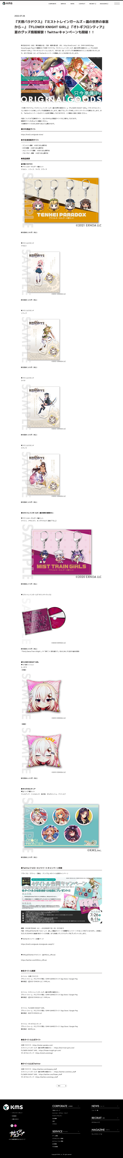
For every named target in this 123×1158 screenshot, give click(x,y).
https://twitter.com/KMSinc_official (34, 960)
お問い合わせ (15, 1119)
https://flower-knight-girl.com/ (50, 1050)
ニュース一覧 (95, 1110)
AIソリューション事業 (57, 1141)
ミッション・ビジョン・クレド (60, 1113)
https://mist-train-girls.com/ (64, 1048)
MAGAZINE (103, 4)
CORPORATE (52, 4)
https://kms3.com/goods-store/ (32, 134)
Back (59, 1086)
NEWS (72, 4)
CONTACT (82, 4)
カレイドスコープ (96, 1134)
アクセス (54, 1124)
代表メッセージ (56, 1110)
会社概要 (54, 1118)
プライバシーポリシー (17, 1112)
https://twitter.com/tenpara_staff (45, 1069)
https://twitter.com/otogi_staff (46, 1077)
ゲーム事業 (55, 1135)
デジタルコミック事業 (57, 1138)
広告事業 (54, 1144)
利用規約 (14, 1116)
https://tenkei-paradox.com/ (43, 1045)
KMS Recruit (95, 1122)
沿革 (53, 1121)
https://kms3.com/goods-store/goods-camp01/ (37, 944)
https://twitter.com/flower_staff (50, 1074)
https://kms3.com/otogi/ (44, 1053)
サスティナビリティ (57, 1115)
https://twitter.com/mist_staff (65, 1072)
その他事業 (55, 1146)
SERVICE (63, 4)
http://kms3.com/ (70, 45)
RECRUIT (92, 4)
